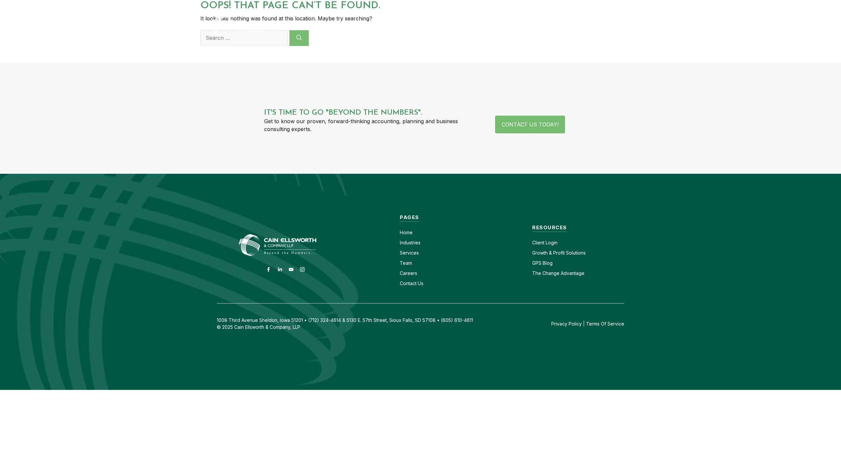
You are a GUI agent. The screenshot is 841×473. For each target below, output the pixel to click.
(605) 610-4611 (567, 6)
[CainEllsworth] (261, 25)
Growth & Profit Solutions (559, 253)
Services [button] (464, 26)
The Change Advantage (558, 273)
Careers (530, 6)
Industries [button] (413, 26)
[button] (621, 26)
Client (538, 242)
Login (550, 242)
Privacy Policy (566, 324)
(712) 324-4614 (613, 6)
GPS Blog (592, 26)
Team (406, 263)
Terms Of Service (605, 324)
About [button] (508, 26)
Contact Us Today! (530, 124)
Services (409, 253)
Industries (410, 242)
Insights (553, 26)
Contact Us (411, 283)
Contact (501, 6)
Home (406, 232)
